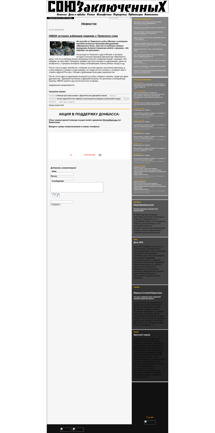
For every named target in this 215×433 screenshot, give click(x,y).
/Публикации (146, 57)
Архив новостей (56, 105)
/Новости (146, 25)
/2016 (141, 25)
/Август (136, 29)
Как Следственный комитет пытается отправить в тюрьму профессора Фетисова (149, 55)
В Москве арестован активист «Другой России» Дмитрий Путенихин (82, 96)
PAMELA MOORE (139, 108)
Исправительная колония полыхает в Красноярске (150, 27)
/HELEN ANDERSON (140, 151)
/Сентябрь (137, 25)
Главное (112, 95)
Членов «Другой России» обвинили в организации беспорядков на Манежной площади (89, 99)
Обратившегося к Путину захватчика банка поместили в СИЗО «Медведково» (147, 22)
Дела (61, 102)
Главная (51, 18)
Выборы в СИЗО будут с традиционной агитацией (149, 66)
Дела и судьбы (69, 102)
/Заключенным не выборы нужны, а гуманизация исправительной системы (149, 116)
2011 (63, 18)
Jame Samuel (138, 82)
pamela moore (138, 132)
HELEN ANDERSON (140, 165)
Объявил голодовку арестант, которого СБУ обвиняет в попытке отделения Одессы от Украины (150, 44)
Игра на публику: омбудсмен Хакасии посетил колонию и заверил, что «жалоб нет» (148, 32)
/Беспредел (145, 46)
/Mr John (136, 98)
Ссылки (149, 417)
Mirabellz (136, 101)
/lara (135, 106)
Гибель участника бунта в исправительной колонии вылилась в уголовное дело (150, 71)
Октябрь (69, 18)
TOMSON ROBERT (140, 91)
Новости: (89, 24)
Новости (58, 18)
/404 (135, 88)
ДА (100, 155)
